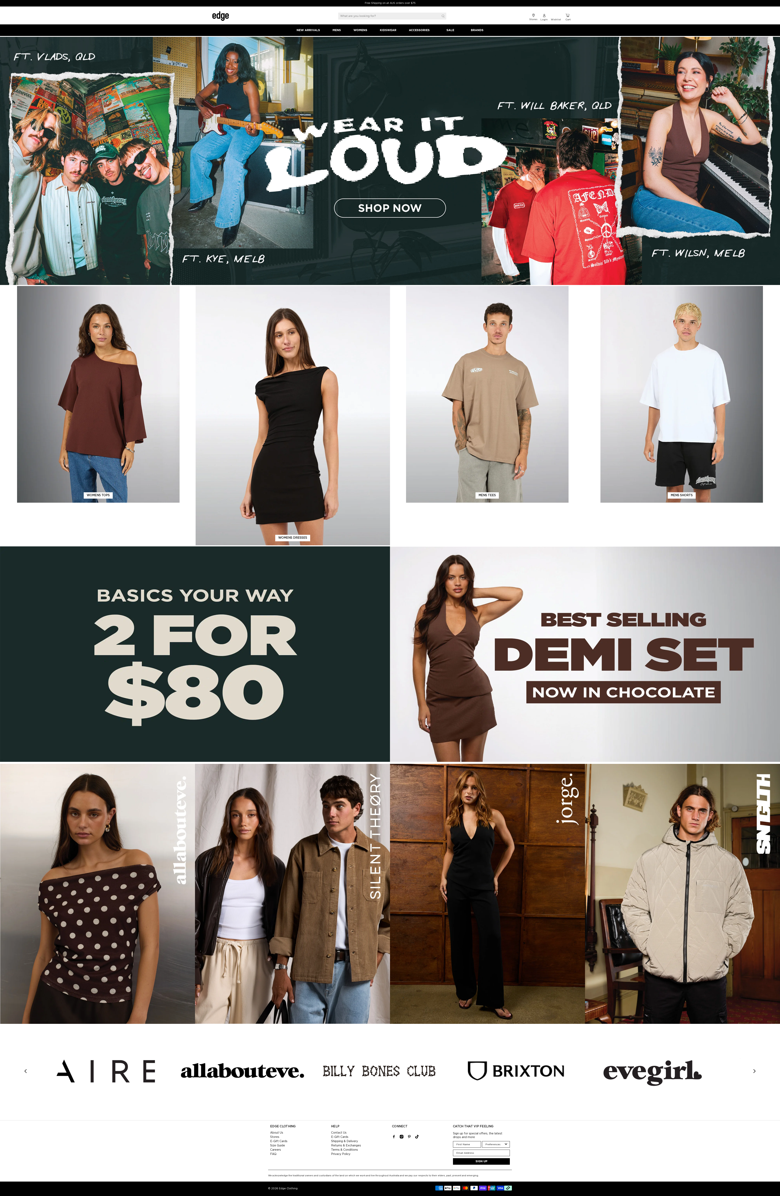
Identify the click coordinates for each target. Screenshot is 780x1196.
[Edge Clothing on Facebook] (394, 1137)
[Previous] (26, 1071)
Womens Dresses (292, 537)
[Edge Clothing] (220, 16)
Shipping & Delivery (344, 1141)
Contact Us (339, 1132)
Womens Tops (98, 495)
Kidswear (388, 30)
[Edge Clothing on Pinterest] (409, 1137)
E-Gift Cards (278, 1141)
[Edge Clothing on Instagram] (401, 1137)
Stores (274, 1137)
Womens (360, 30)
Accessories (419, 30)
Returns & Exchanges (346, 1145)
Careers (275, 1149)
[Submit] (443, 16)
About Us (276, 1132)
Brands (477, 30)
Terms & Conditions (344, 1149)
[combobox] (494, 1144)
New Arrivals (308, 30)
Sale (450, 30)
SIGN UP (482, 1161)
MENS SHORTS (682, 495)
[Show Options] (506, 1144)
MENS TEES (487, 495)
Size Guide (277, 1145)
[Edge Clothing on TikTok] (417, 1137)
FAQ (273, 1154)
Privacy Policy (340, 1154)
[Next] (754, 1071)
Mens (337, 30)
